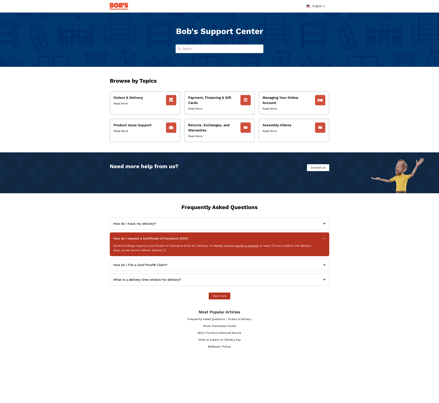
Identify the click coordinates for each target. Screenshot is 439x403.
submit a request (246, 245)
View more (219, 296)
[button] (431, 394)
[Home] (119, 6)
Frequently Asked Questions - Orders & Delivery (219, 319)
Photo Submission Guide (219, 326)
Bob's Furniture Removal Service (219, 332)
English (317, 6)
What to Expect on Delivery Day (219, 339)
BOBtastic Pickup (219, 346)
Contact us (318, 167)
